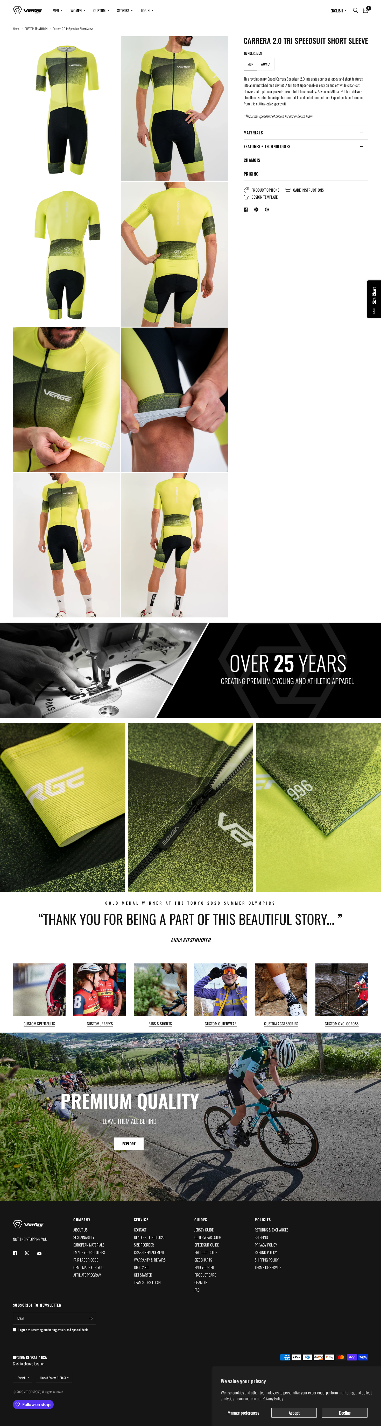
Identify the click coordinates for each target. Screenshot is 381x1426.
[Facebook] (18, 1253)
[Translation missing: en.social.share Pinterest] (268, 209)
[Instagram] (31, 1253)
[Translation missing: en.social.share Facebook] (247, 209)
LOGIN (145, 10)
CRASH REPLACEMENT (149, 1252)
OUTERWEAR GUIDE (207, 1237)
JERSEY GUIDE (204, 1230)
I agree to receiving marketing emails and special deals (53, 1329)
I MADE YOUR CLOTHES (89, 1252)
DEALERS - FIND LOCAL (149, 1237)
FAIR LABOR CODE (85, 1260)
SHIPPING (261, 1237)
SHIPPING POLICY (267, 1260)
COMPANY (81, 1219)
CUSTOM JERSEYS (100, 1023)
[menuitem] (58, 10)
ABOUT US (80, 1230)
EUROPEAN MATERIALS (88, 1245)
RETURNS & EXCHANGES (271, 1230)
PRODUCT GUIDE (205, 1252)
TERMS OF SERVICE (268, 1267)
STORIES (123, 10)
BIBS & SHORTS (160, 1023)
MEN (56, 10)
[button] (129, 1143)
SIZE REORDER (144, 1245)
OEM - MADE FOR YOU (88, 1267)
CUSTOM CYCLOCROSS (341, 1023)
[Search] (355, 10)
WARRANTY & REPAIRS (150, 1260)
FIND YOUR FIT (204, 1267)
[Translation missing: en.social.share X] (257, 209)
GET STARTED (143, 1275)
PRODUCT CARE (205, 1275)
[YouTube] (43, 1253)
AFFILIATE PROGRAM (87, 1275)
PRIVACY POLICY (266, 1245)
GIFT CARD (141, 1267)
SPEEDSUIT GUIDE (206, 1245)
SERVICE (141, 1219)
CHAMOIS (252, 160)
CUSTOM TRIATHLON (36, 28)
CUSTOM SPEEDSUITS (39, 1023)
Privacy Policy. (273, 1398)
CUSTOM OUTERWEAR (221, 1023)
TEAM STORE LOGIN (147, 1282)
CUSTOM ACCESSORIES (281, 1023)
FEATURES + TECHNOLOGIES (267, 146)
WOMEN (76, 10)
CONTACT (140, 1230)
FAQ (197, 1290)
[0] (364, 10)
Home (16, 28)
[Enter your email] (91, 1318)
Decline (345, 1412)
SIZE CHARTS (203, 1260)
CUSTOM (99, 10)
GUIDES (200, 1219)
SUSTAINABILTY (83, 1237)
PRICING (251, 174)
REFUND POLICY (266, 1252)
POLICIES (263, 1219)
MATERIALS (253, 132)
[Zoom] (109, 47)
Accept (294, 1412)
